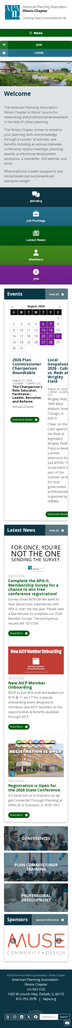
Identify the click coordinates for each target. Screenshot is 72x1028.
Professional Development (36, 897)
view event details (22, 419)
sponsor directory (47, 920)
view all (54, 294)
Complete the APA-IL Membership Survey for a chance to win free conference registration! (33, 587)
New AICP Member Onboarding (26, 685)
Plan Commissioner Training (36, 867)
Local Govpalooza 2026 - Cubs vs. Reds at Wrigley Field (59, 370)
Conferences (36, 838)
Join (39, 45)
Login (39, 53)
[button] (13, 941)
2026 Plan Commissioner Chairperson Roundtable (26, 366)
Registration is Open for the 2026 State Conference (34, 787)
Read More (16, 633)
